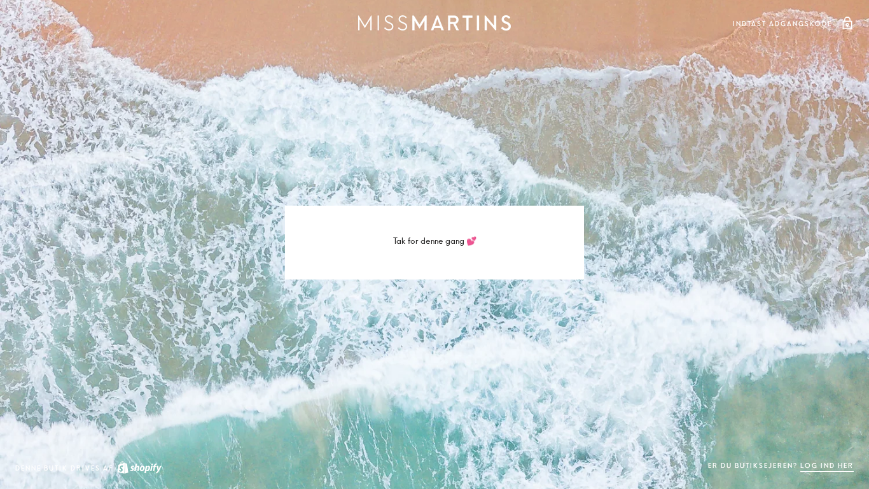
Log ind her (827, 466)
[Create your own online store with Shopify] (139, 468)
